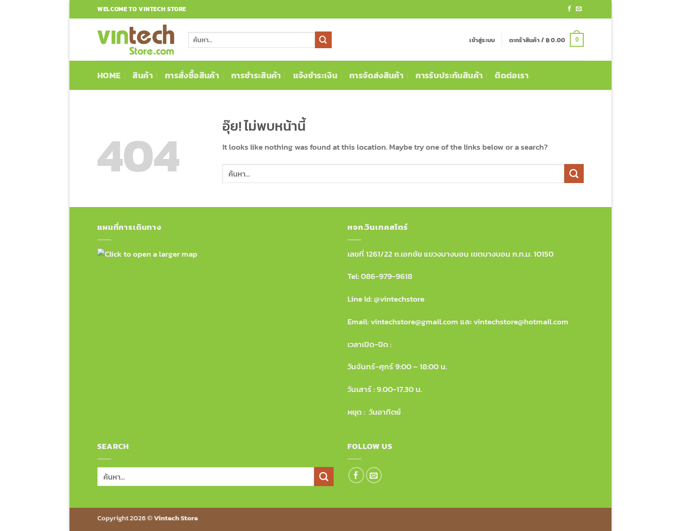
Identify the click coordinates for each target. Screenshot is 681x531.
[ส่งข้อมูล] (323, 40)
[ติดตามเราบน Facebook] (570, 9)
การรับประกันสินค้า (449, 75)
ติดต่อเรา (512, 75)
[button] (482, 40)
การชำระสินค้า (256, 75)
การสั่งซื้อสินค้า (192, 75)
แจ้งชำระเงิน (315, 75)
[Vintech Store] (135, 40)
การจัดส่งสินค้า (376, 75)
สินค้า (142, 75)
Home (108, 75)
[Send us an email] (579, 9)
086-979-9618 (386, 276)
